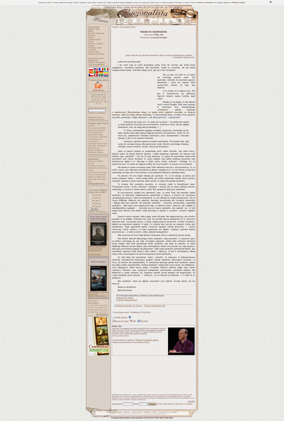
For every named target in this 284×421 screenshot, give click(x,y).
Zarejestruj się (164, 412)
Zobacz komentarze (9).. (155, 306)
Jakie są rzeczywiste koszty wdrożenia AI (97, 173)
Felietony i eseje (95, 48)
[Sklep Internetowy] (147, 22)
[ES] (90, 72)
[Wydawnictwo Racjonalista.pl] (163, 22)
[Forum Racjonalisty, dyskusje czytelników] (122, 22)
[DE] (101, 72)
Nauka (91, 37)
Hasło (136, 404)
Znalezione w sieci (95, 58)
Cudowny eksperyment (126, 300)
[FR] (101, 69)
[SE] (101, 75)
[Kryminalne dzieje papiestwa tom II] (98, 245)
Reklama (147, 412)
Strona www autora (121, 336)
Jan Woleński (102, 314)
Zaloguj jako (117, 404)
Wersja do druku (122, 321)
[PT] (96, 72)
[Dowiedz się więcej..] (98, 355)
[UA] (106, 72)
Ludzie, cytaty (93, 52)
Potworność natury (124, 298)
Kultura (91, 46)
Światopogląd (94, 27)
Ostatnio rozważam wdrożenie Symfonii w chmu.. (97, 168)
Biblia (90, 31)
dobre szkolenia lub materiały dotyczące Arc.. (97, 179)
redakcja (152, 414)
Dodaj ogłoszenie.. (97, 183)
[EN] (96, 69)
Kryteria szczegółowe (97, 113)
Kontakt (174, 412)
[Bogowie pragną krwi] (98, 290)
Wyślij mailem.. (121, 317)
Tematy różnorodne (96, 54)
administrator (161, 414)
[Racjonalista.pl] (142, 17)
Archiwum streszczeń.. (96, 119)
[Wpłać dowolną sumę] (99, 88)
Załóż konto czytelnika (183, 404)
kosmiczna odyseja (96, 130)
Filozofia (91, 35)
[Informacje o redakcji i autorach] (171, 22)
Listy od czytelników (96, 65)
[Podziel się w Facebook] (130, 318)
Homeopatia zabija (140, 342)
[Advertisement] (134, 90)
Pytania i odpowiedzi (96, 62)
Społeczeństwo (94, 40)
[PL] (90, 69)
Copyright (131, 414)
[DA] (96, 75)
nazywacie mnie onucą (98, 154)
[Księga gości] (155, 22)
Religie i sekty (94, 29)
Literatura (92, 50)
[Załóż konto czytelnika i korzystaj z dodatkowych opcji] (186, 22)
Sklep (155, 412)
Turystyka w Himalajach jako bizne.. (98, 142)
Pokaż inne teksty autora (147, 340)
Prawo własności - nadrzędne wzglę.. (96, 133)
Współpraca (93, 60)
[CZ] (90, 75)
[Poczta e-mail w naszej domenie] (130, 22)
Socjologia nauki (127, 27)
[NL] (106, 75)
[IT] (106, 69)
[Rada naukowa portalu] (178, 22)
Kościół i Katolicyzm (96, 33)
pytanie (91, 126)
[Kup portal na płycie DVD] (138, 22)
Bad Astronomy (125, 290)
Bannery (127, 412)
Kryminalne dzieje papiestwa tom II (95, 249)
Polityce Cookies (238, 2)
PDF (134, 321)
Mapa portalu (137, 412)
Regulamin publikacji (115, 412)
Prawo (91, 42)
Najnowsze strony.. (96, 117)
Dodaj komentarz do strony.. (130, 306)
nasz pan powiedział (97, 128)
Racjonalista (122, 414)
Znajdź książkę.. (94, 254)
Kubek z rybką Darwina (97, 296)
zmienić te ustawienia (205, 2)
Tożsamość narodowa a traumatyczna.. (97, 138)
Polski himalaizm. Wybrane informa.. (96, 151)
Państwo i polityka (95, 44)
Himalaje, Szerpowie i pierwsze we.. (97, 147)
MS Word (144, 321)
